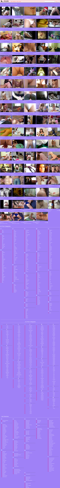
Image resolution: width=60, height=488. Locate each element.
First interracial (16, 478)
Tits (49, 295)
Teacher (50, 289)
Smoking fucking (51, 459)
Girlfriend (30, 370)
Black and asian (5, 483)
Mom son (27, 469)
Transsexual (51, 301)
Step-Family (30, 343)
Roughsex (39, 318)
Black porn (4, 485)
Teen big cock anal (51, 474)
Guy (30, 381)
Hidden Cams (2, 54)
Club (19, 355)
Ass (2, 235)
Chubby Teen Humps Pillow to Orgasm (52, 64)
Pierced (38, 300)
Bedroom (3, 275)
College (29, 223)
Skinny (54, 354)
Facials (40, 211)
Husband (27, 304)
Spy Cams (50, 274)
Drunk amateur (16, 466)
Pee (38, 297)
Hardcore (4, 199)
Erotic (19, 398)
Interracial (27, 310)
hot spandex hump (26, 100)
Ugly (50, 307)
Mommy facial (27, 470)
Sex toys (50, 447)
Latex (26, 326)
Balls (7, 364)
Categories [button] (14, 1)
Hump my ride (38, 221)
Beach (3, 273)
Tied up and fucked (51, 485)
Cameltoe (29, 114)
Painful (38, 289)
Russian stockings (51, 441)
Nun (42, 370)
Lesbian (31, 426)
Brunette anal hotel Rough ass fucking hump (5, 233)
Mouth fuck (27, 473)
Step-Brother (7, 387)
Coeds (27, 223)
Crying (19, 365)
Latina (30, 424)
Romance (39, 316)
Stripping (50, 278)
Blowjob (27, 66)
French (27, 263)
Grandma (27, 280)
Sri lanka (50, 466)
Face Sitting (27, 245)
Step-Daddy (15, 281)
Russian (42, 415)
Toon (53, 393)
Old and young (39, 282)
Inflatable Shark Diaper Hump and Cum (16, 236)
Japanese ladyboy (28, 452)
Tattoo (54, 383)
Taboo (54, 382)
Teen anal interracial (51, 473)
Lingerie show (27, 464)
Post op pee (38, 450)
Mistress (39, 256)
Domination (15, 293)
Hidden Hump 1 (2, 52)
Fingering (4, 66)
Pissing (38, 301)
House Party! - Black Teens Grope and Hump (41, 52)
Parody (42, 390)
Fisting (26, 257)
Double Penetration (16, 294)
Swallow (54, 377)
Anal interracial (4, 446)
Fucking (6, 235)
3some (14, 211)
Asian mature (4, 458)
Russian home (51, 440)
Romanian (39, 317)
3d (25, 78)
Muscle (38, 265)
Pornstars (39, 302)
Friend (26, 264)
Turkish (50, 302)
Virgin (50, 314)
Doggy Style (42, 78)
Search (57, 1)
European (15, 305)
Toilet (54, 392)
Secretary (54, 344)
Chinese (15, 255)
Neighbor (39, 270)
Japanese (27, 314)
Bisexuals (38, 54)
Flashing (31, 354)
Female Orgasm (5, 90)
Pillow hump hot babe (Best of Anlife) (16, 64)
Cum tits (15, 451)
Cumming (15, 274)
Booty (41, 199)
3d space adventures (5, 435)
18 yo (2, 245)
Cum (53, 66)
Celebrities (15, 252)
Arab (2, 256)
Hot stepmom (27, 441)
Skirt (53, 355)
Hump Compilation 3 (2, 209)
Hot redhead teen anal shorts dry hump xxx (29, 64)
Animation (7, 349)
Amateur (14, 54)
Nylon (42, 372)
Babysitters (7, 363)
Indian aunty (27, 447)
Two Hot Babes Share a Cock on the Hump (17, 209)
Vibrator (50, 312)
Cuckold (19, 366)
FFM (26, 253)
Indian (30, 402)
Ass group (4, 461)
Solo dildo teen (51, 461)
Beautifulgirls (40, 235)
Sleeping (54, 357)
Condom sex (15, 264)
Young (50, 328)
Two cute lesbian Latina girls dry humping (53, 124)
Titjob (50, 294)
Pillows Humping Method (27, 236)
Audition (7, 358)
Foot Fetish (50, 90)
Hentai (28, 78)
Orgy (38, 284)
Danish (15, 283)
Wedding (54, 416)
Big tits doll (4, 482)
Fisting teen (15, 479)
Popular (18, 1)
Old (42, 376)
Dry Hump (25, 52)
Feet (30, 344)
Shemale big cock (51, 449)
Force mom (15, 480)
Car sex (19, 343)
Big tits (51, 66)
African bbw (4, 439)
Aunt (7, 359)
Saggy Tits (50, 245)
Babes (15, 66)
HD (28, 66)
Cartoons (27, 78)
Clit (3, 90)
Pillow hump (37, 112)
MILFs (53, 102)
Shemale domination (51, 450)
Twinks (50, 303)
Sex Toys (54, 346)
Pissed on (38, 449)
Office (42, 375)
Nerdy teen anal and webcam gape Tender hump (41, 209)
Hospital (27, 299)
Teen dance (50, 476)
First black (15, 477)
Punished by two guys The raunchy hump (41, 124)
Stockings (50, 276)
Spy (53, 368)
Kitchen (27, 320)
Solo (50, 266)
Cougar (15, 265)
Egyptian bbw (16, 471)
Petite (38, 299)
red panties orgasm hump (39, 88)
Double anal (15, 461)
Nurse (42, 371)
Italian (26, 311)
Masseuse (42, 343)
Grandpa (27, 281)
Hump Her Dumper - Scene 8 (51, 76)
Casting (19, 345)
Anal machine (4, 447)
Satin (50, 246)
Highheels (27, 296)
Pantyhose (39, 292)
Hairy (30, 385)
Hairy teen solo (28, 435)
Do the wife (15, 460)
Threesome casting (51, 483)
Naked (38, 268)
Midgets (39, 253)
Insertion (27, 309)
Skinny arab (50, 455)
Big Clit (26, 114)
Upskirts (50, 309)
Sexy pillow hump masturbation (16, 76)
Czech (14, 278)
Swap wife (50, 470)
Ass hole (3, 260)
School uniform (51, 445)
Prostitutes (42, 401)
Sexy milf (50, 448)
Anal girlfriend (4, 445)
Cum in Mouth (19, 368)
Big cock (26, 235)
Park (42, 389)
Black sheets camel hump (51, 52)
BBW (1, 78)
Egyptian (19, 396)
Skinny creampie (51, 456)
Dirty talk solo (16, 459)
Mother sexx (27, 472)
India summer (27, 446)
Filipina (27, 254)
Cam (14, 245)
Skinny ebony (50, 457)
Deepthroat (19, 382)
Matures (41, 66)
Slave (54, 356)
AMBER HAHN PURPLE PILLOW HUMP (40, 233)
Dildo (14, 289)
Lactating (27, 324)
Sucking (54, 376)
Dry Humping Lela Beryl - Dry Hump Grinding (5, 236)
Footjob (52, 90)
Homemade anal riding (29, 440)
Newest (20, 1)
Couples (15, 266)
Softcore (50, 265)
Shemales (50, 254)
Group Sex (27, 284)
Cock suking (15, 444)
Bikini (27, 211)
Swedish (54, 378)
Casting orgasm (16, 440)
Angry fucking (4, 450)
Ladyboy (27, 325)
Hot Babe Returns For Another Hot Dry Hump (5, 112)
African (3, 250)
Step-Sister (50, 257)
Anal (25, 66)
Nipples (38, 271)
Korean (27, 321)
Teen (50, 291)
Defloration (19, 383)
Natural (38, 269)
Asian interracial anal (5, 457)
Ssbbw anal (50, 467)
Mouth (38, 264)
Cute (14, 277)
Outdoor (39, 285)
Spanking (54, 365)
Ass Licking (3, 261)
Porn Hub (22, 29)
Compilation (6, 211)
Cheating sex (16, 441)
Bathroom (7, 365)
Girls (30, 371)
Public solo (38, 451)
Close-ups (16, 78)
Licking (26, 332)
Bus (2, 296)
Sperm (54, 366)
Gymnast (30, 382)
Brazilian (7, 385)
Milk (38, 255)
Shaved (50, 252)
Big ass (16, 54)
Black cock (4, 484)
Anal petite (4, 448)
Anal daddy (4, 444)
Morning (42, 357)
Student (50, 279)
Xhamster (10, 29)
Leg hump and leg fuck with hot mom (52, 88)
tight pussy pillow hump (39, 236)
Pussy (38, 309)
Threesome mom (51, 484)
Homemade (8, 211)
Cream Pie (15, 267)
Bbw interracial (4, 473)
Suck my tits (50, 469)
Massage (39, 246)
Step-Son (50, 267)
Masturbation (30, 54)
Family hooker (16, 475)
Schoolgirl (54, 343)
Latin (30, 423)
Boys (2, 288)
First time (27, 256)
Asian (15, 199)
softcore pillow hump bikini (27, 209)
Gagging (27, 269)
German (31, 369)
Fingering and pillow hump (3, 64)
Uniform (50, 308)
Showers (50, 255)
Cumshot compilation (17, 452)
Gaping (27, 271)
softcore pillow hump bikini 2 (15, 221)
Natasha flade (39, 435)
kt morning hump (38, 76)
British (39, 78)
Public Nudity (42, 402)
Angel (15, 90)
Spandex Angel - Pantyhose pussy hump (17, 88)
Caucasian (30, 199)
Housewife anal (28, 442)
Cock (19, 356)
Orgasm (39, 90)
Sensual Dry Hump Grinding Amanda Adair (29, 221)
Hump (4, 54)
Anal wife (4, 449)
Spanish (50, 268)
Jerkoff (26, 316)
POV (38, 303)
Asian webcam (4, 460)
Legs (30, 425)
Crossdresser (15, 268)
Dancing (15, 282)
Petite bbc (38, 448)
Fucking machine (28, 265)
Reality (42, 407)
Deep (19, 381)
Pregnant (42, 400)
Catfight (19, 346)
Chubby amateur (16, 443)
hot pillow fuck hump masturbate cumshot (53, 233)
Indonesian (27, 308)
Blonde (26, 223)
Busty (2, 297)
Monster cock (27, 471)
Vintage (50, 313)
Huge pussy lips (28, 443)
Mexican (39, 252)
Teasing (50, 290)
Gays (26, 272)
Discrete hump (38, 100)
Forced (31, 357)
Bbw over (4, 474)
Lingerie (27, 333)
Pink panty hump (2, 100)
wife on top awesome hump (51, 100)
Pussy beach (39, 452)
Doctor (15, 290)
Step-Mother (39, 263)
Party (42, 391)
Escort (14, 304)
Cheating (15, 254)
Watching (50, 318)
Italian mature (27, 449)
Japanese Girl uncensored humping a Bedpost (17, 124)
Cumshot (18, 102)
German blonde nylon (17, 484)
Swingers (54, 379)
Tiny (49, 293)
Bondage (3, 286)
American (16, 235)
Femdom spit (16, 476)
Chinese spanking (16, 442)
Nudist (42, 369)
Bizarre (3, 282)
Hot (53, 90)
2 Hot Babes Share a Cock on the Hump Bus (5, 221)
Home (11, 1)
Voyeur (39, 102)
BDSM (3, 272)
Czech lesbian (16, 453)
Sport (54, 367)
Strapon (50, 277)
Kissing (27, 319)
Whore (54, 418)
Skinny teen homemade (52, 458)
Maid (38, 245)
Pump (38, 308)
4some (7, 343)
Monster (42, 356)
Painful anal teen (39, 443)
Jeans (26, 315)
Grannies (27, 282)
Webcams (54, 415)
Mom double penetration (29, 468)
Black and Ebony (3, 211)
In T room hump (50, 209)
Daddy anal (15, 456)
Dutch (19, 392)
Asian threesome (5, 459)
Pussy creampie (39, 453)
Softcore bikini (51, 460)
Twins (50, 304)
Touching (54, 394)
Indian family (27, 448)
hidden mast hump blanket (15, 112)
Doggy (14, 291)
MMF (38, 257)
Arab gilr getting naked (5, 455)
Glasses (27, 278)
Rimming (39, 315)
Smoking (50, 264)
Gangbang (27, 270)
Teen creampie (51, 475)
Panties (43, 66)
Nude (38, 272)
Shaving (50, 253)
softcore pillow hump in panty (39, 64)
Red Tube (34, 65)
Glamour (30, 372)
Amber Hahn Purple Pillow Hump (52, 112)
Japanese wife (28, 454)
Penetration (39, 298)
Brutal (2, 294)
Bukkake (3, 295)
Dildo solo (15, 458)
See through (50, 446)
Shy (49, 256)
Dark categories (16, 457)
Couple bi (15, 445)
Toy (49, 300)
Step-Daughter (16, 284)
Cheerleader (53, 78)
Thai (50, 292)
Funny (26, 266)
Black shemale (4, 486)
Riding (38, 314)
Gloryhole (27, 279)
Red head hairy (51, 435)
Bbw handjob (4, 472)
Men (42, 346)
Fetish (31, 90)
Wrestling (50, 325)
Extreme (15, 307)
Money (42, 355)
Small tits (50, 263)
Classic (15, 256)
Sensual (54, 345)
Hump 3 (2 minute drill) (15, 233)
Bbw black (4, 471)
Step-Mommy (42, 354)
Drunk (14, 295)
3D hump (25, 76)
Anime (7, 350)
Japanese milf (27, 453)
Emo (19, 397)
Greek (26, 283)
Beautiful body (4, 475)
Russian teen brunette (52, 442)
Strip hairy (50, 468)
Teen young (50, 482)
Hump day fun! (14, 100)
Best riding (4, 476)
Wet (53, 417)
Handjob (30, 66)
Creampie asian (16, 446)
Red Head (39, 313)
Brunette (51, 114)
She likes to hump (26, 124)
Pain (38, 288)
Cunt (14, 276)
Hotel (30, 397)
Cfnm (14, 253)
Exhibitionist (15, 306)
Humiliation (30, 398)
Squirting (50, 275)
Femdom (30, 346)
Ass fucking (16, 211)
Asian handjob (4, 456)
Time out (50, 486)
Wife (50, 324)
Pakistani (39, 290)
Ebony (17, 54)
